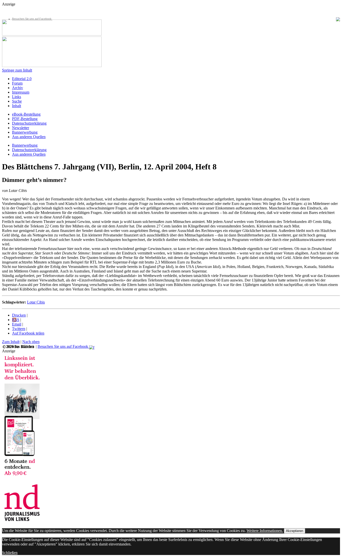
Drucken (19, 315)
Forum (17, 83)
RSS (15, 320)
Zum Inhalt (11, 342)
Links (16, 97)
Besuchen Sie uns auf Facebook (32, 18)
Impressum (20, 92)
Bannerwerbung (25, 132)
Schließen (10, 552)
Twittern (18, 329)
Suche (17, 101)
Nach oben (31, 342)
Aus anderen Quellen (29, 137)
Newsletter (20, 128)
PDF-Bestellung (25, 119)
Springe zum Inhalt (17, 70)
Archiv (17, 88)
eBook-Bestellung (26, 114)
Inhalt (16, 106)
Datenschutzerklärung (29, 123)
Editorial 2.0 (22, 79)
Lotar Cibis (36, 302)
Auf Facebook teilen (28, 333)
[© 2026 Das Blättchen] (18, 346)
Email (16, 324)
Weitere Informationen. (265, 530)
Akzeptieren (294, 531)
